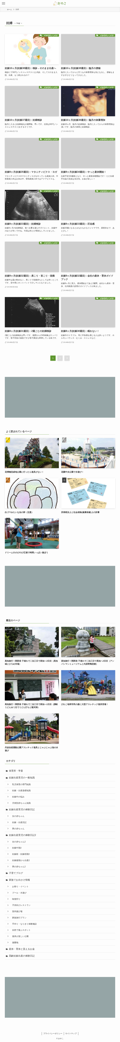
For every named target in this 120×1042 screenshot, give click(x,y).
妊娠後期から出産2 (20, 860)
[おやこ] (60, 3)
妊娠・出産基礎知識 (20, 790)
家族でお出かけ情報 (19, 880)
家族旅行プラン (18, 917)
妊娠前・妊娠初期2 (20, 854)
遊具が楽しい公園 (19, 936)
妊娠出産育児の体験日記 (22, 809)
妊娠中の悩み (17, 797)
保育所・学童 (16, 771)
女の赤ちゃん (17, 816)
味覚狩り (15, 899)
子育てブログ (16, 873)
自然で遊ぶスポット (20, 930)
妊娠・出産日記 (18, 822)
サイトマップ (71, 1033)
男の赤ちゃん (17, 828)
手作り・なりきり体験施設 (23, 924)
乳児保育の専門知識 (20, 784)
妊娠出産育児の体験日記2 (22, 835)
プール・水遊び (18, 893)
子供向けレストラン (20, 905)
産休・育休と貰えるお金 (22, 949)
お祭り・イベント (19, 886)
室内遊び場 (16, 911)
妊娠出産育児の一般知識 (22, 777)
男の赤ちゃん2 (18, 866)
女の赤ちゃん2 (18, 842)
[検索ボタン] (116, 3)
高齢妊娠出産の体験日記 (22, 956)
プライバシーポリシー (52, 1033)
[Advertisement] (60, 397)
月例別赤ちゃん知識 (20, 803)
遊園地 (14, 942)
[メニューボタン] (3, 3)
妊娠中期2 (16, 848)
